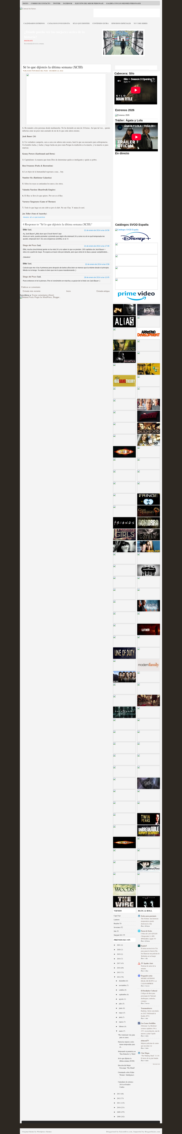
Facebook (67, 3)
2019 (119, 954)
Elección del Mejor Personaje (89, 3)
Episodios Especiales (121, 23)
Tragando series (146, 976)
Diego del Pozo (29, 245)
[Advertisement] (126, 13)
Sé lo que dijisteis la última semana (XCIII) (53, 67)
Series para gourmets (148, 916)
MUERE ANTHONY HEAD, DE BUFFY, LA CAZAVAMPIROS (149, 981)
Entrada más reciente (31, 291)
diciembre (122, 981)
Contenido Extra (100, 23)
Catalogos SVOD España (58, 23)
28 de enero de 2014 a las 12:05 (96, 277)
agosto (121, 999)
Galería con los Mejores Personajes (123, 3)
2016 (119, 968)
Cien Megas (145, 1053)
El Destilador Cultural (149, 991)
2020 (119, 949)
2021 (119, 945)
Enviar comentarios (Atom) (43, 295)
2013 (119, 1093)
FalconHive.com (125, 1131)
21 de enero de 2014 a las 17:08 (96, 246)
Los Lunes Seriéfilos (148, 1023)
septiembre (123, 994)
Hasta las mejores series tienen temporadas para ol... (126, 1044)
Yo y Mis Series (140, 23)
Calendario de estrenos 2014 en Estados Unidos (125, 1084)
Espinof (144, 946)
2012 (119, 1098)
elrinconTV (145, 1040)
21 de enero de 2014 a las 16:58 (96, 230)
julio (120, 1003)
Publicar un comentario (30, 287)
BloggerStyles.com (152, 1131)
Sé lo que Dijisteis (81, 23)
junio (121, 1008)
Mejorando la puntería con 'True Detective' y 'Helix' (127, 1052)
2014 (119, 977)
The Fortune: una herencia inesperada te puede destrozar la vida (149, 921)
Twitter (56, 3)
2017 (119, 963)
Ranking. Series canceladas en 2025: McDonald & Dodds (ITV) (150, 1013)
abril (120, 1017)
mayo (121, 1012)
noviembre (123, 985)
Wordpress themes (44, 1131)
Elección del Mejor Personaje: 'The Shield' (126, 1066)
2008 (119, 1116)
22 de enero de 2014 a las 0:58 (97, 264)
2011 (119, 1103)
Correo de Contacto (40, 3)
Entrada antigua (103, 291)
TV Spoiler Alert (147, 963)
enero (121, 1031)
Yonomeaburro (146, 1008)
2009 (119, 1112)
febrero (121, 1026)
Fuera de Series (146, 931)
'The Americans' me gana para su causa (126, 1036)
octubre (121, 990)
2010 (119, 1107)
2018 (119, 958)
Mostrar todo (156, 1064)
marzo (121, 1022)
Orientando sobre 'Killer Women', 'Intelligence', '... (126, 1075)
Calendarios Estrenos (34, 23)
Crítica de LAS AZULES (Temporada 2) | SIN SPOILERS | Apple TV (149, 936)
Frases (26, 217)
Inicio (25, 3)
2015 (119, 972)
